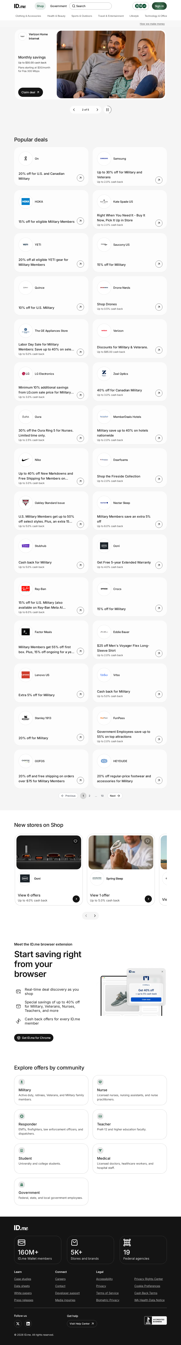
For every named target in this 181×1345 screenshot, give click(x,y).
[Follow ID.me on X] (18, 1323)
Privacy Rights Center (148, 1279)
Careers (60, 1279)
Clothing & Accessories (28, 15)
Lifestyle (134, 15)
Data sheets (22, 1286)
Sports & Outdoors (81, 15)
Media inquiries (65, 1300)
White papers (23, 1293)
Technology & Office (156, 15)
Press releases (23, 1300)
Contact (60, 1286)
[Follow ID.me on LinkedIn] (28, 1323)
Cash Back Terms (145, 1293)
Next (113, 795)
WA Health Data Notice (149, 1300)
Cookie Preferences (147, 1286)
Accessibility (104, 1279)
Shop (40, 6)
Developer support (67, 1293)
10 (102, 795)
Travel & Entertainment (111, 15)
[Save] (75, 841)
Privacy (101, 1286)
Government (58, 6)
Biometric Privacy (107, 1300)
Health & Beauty (56, 15)
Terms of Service (107, 1293)
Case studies (22, 1279)
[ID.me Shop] (22, 6)
